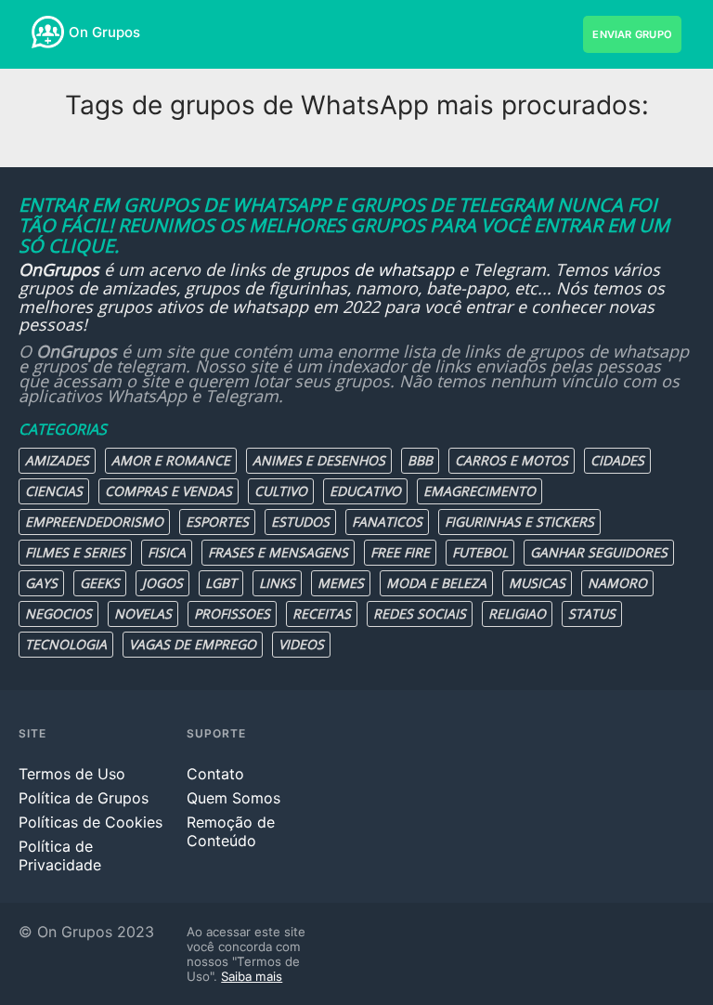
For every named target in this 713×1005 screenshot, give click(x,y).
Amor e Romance (170, 460)
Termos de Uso (72, 773)
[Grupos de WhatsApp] (48, 32)
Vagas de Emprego (192, 644)
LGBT (221, 583)
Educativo (365, 491)
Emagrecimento (479, 491)
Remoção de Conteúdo (231, 831)
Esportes (217, 521)
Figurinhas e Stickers (519, 521)
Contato (215, 773)
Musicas (537, 583)
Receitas (321, 613)
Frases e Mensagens (278, 552)
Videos (301, 644)
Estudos (300, 521)
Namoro (617, 583)
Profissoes (232, 613)
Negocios (58, 613)
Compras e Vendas (168, 491)
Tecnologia (66, 644)
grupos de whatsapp (374, 269)
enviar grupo (632, 34)
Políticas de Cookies (90, 822)
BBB (420, 460)
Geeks (100, 583)
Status (592, 613)
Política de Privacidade (60, 855)
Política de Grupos (84, 798)
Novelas (143, 613)
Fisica (167, 552)
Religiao (517, 613)
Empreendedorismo (94, 521)
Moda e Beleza (436, 583)
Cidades (617, 460)
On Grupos (104, 32)
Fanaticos (387, 521)
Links (277, 583)
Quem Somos (233, 798)
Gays (41, 583)
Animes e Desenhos (319, 460)
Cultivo (280, 491)
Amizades (57, 460)
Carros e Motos (511, 460)
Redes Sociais (419, 613)
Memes (341, 583)
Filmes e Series (75, 552)
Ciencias (54, 491)
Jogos (162, 583)
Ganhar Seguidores (599, 552)
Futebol (480, 552)
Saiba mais (251, 976)
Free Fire (400, 552)
